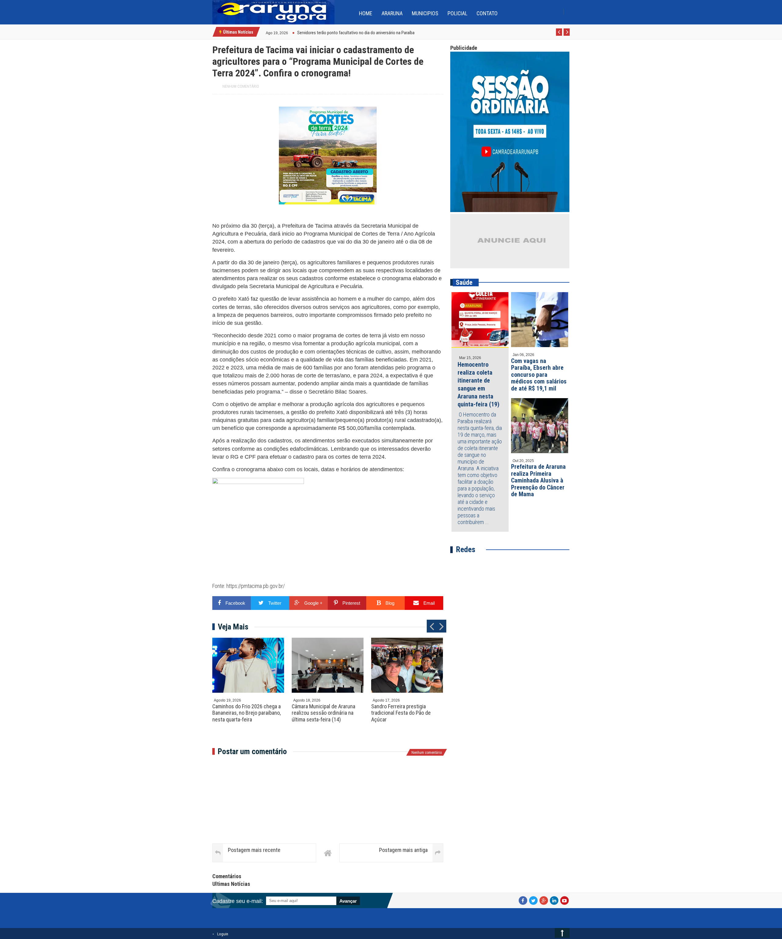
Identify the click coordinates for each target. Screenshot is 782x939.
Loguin (222, 934)
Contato (487, 13)
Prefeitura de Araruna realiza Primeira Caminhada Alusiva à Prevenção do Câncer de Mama (538, 480)
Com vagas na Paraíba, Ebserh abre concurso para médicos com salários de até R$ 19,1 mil (539, 374)
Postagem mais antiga (403, 850)
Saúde (464, 282)
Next (566, 35)
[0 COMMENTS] (289, 32)
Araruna (392, 13)
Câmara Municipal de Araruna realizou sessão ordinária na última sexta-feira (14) (323, 713)
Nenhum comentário (240, 86)
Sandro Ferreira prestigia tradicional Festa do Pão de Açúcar (401, 713)
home (365, 13)
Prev (559, 35)
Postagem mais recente (254, 850)
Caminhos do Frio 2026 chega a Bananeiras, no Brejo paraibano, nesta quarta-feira (246, 713)
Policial (457, 13)
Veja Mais (233, 626)
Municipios (425, 13)
